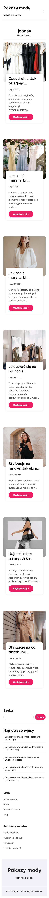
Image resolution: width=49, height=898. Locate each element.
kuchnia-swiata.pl (12, 848)
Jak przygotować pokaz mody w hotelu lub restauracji (24, 748)
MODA (6, 804)
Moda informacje (11, 809)
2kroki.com (8, 843)
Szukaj (8, 710)
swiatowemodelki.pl (12, 838)
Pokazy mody (16, 8)
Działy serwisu (10, 799)
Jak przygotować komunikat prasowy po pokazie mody (24, 778)
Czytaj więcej (20, 117)
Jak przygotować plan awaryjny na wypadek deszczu (22, 758)
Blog (5, 814)
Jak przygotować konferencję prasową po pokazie (24, 768)
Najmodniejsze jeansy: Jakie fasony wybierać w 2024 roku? (23, 560)
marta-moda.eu (10, 832)
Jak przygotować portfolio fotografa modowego (22, 738)
